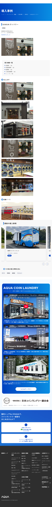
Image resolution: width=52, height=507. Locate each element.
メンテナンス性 (35, 470)
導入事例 (13, 476)
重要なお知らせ (25, 470)
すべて (3, 273)
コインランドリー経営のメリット (16, 462)
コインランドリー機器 (16, 454)
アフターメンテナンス (46, 461)
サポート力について (36, 472)
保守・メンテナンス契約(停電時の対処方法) (16, 482)
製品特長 (13, 465)
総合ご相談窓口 (45, 456)
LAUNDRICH (45, 478)
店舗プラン (14, 478)
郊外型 (8, 273)
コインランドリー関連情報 (26, 491)
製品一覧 (13, 467)
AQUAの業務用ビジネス (36, 454)
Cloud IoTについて (15, 470)
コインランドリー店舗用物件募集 (16, 486)
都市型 (13, 273)
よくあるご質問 (45, 458)
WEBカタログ (45, 464)
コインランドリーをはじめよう (16, 458)
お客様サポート (45, 453)
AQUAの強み (34, 458)
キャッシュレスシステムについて (16, 473)
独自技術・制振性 (35, 465)
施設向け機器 (25, 453)
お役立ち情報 (25, 477)
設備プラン (24, 463)
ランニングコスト (35, 467)
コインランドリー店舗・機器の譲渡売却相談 (16, 491)
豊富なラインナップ (36, 460)
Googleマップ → (5, 34)
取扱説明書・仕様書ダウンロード (46, 467)
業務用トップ (4, 453)
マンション (19, 273)
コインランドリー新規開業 (26, 484)
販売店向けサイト (45, 483)
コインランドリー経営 (26, 480)
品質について (34, 462)
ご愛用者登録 (45, 470)
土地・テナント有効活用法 (26, 488)
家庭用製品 (44, 487)
